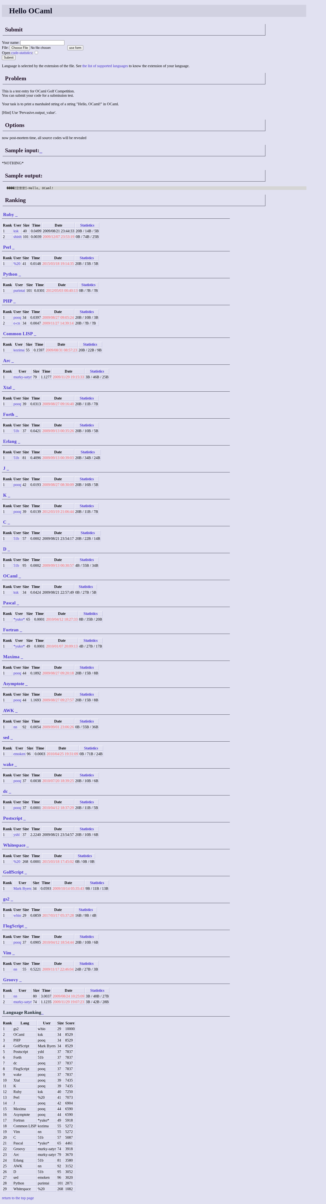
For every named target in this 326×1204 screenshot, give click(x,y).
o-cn (16, 323)
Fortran (11, 629)
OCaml (10, 575)
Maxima (11, 656)
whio (17, 915)
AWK (8, 710)
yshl (16, 835)
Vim (7, 952)
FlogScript (13, 925)
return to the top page (18, 1198)
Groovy (10, 979)
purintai (19, 290)
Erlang (10, 441)
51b (16, 431)
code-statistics (21, 53)
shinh (17, 237)
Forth (8, 414)
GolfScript (13, 872)
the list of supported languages (105, 66)
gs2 (6, 898)
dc (5, 791)
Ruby (8, 214)
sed (6, 737)
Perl (7, 247)
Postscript (12, 818)
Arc (6, 360)
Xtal (7, 387)
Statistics (87, 225)
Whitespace (14, 845)
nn (15, 727)
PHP (7, 301)
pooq (17, 317)
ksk (16, 231)
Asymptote (13, 683)
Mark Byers (22, 888)
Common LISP (18, 333)
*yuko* (19, 619)
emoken (19, 754)
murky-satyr (22, 377)
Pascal (9, 602)
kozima (18, 350)
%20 (16, 264)
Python (10, 274)
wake (8, 764)
